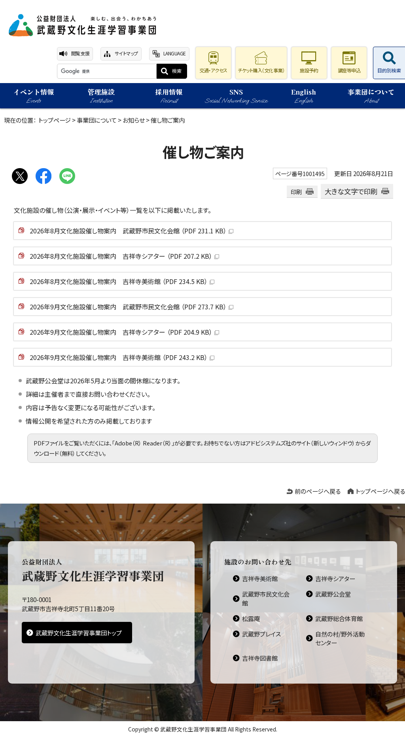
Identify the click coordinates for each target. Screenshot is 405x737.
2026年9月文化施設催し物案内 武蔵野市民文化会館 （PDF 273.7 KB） (128, 306)
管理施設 (101, 95)
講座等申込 (349, 70)
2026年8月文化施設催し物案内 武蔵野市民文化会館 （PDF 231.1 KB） (128, 230)
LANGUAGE (174, 53)
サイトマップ (126, 53)
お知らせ (134, 120)
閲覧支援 (80, 53)
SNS (236, 95)
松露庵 (251, 618)
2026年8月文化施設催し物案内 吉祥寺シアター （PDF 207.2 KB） (121, 256)
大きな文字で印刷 (351, 191)
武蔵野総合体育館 (339, 618)
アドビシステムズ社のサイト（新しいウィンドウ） (300, 443)
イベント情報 (33, 95)
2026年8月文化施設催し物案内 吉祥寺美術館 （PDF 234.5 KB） (119, 281)
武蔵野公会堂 (333, 593)
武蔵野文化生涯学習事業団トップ (79, 632)
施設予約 (309, 70)
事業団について (371, 95)
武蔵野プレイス (261, 633)
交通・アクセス (213, 70)
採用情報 (168, 95)
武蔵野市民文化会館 (266, 598)
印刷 (296, 192)
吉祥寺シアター (335, 578)
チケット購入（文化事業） (261, 70)
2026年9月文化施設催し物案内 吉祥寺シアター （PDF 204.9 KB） (121, 332)
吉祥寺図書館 (260, 658)
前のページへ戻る (318, 491)
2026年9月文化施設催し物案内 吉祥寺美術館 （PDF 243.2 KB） (119, 357)
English (303, 95)
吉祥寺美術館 (260, 578)
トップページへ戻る (380, 491)
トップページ (54, 120)
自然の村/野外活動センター (340, 638)
